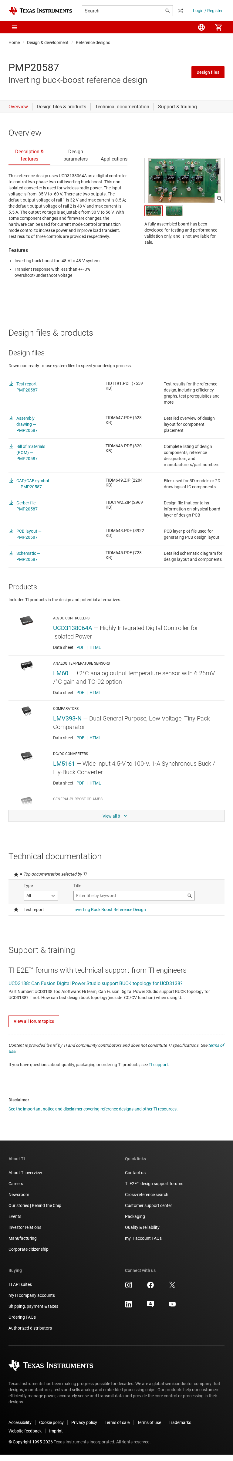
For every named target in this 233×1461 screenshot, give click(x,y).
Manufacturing (22, 1238)
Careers (15, 1183)
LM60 (60, 673)
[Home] (40, 11)
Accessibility (20, 1422)
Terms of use (149, 1422)
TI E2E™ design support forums (154, 1183)
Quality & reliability (142, 1227)
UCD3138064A (72, 628)
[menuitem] (201, 27)
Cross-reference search (146, 1194)
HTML (95, 647)
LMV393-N (67, 718)
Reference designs (93, 42)
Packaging (135, 1216)
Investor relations (24, 1227)
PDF (80, 647)
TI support (158, 1064)
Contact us (135, 1172)
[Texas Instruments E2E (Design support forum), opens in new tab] (150, 1306)
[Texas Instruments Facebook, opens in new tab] (150, 1287)
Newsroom (18, 1194)
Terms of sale (117, 1422)
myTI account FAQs (143, 1238)
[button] (14, 27)
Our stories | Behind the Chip (34, 1205)
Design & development (48, 42)
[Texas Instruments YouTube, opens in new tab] (172, 1306)
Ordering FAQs (22, 1317)
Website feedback (25, 1431)
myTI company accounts (31, 1295)
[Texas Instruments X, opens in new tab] (172, 1287)
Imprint (56, 1431)
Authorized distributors (30, 1328)
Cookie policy (51, 1422)
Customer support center (148, 1205)
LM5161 (64, 763)
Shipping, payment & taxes (33, 1306)
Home (14, 42)
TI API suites (20, 1284)
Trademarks (180, 1422)
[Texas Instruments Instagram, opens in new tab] (128, 1287)
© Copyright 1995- (30, 1441)
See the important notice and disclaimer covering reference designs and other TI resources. (93, 1109)
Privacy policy (84, 1422)
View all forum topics (34, 1021)
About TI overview (25, 1172)
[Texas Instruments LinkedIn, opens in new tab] (128, 1306)
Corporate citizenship (28, 1249)
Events (14, 1216)
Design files (208, 72)
